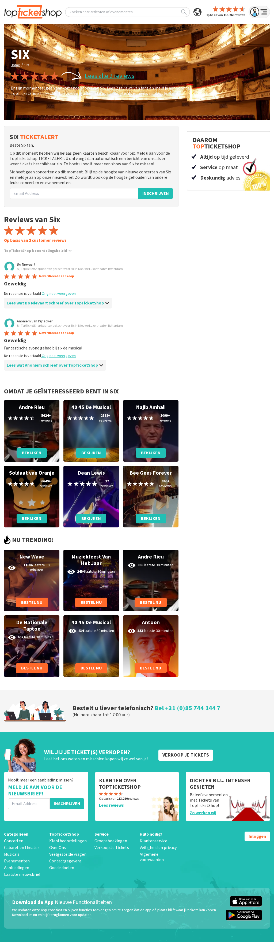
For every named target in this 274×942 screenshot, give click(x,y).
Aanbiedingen (16, 868)
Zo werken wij (203, 813)
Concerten (13, 841)
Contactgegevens (65, 861)
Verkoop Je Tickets (111, 848)
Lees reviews (111, 805)
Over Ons (57, 848)
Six (26, 65)
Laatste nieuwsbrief (22, 874)
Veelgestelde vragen (67, 854)
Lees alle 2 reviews (109, 76)
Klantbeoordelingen (68, 841)
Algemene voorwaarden (152, 857)
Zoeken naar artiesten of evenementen (101, 12)
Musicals (12, 854)
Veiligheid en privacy (158, 848)
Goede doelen (61, 868)
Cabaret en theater (21, 848)
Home (15, 65)
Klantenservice (153, 841)
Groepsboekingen (110, 841)
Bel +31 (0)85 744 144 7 (187, 708)
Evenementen (17, 861)
